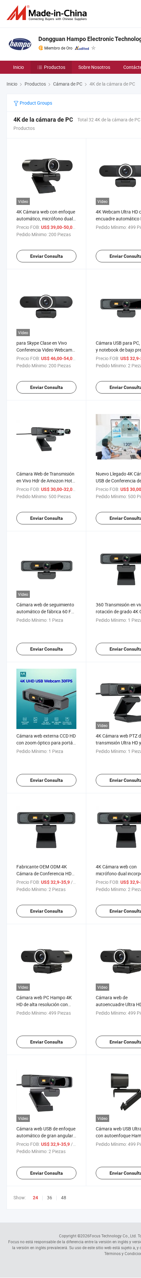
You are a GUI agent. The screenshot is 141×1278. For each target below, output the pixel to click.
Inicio (18, 67)
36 (49, 1197)
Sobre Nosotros (94, 67)
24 (35, 1197)
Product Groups (35, 103)
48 (63, 1197)
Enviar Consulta (46, 256)
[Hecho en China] (48, 13)
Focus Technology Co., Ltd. (113, 1235)
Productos (54, 67)
